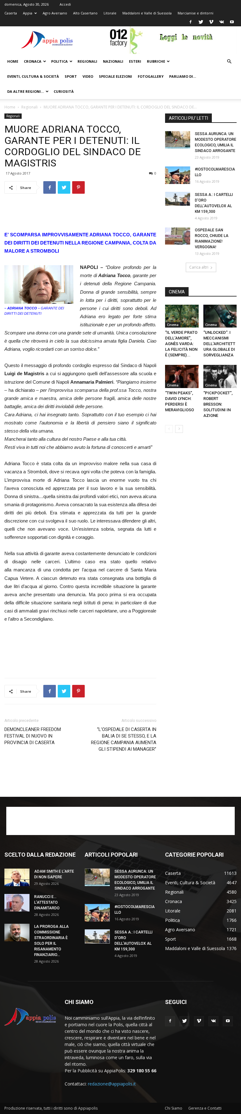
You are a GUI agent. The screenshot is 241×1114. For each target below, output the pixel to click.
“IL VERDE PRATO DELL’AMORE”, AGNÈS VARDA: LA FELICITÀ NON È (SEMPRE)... (181, 343)
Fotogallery (150, 76)
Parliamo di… (182, 76)
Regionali (87, 61)
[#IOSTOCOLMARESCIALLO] (177, 175)
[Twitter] (201, 22)
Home (12, 61)
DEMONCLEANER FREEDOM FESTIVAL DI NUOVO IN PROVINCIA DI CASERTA (32, 736)
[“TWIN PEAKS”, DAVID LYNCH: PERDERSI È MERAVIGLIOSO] (182, 376)
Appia (27, 13)
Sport (71, 76)
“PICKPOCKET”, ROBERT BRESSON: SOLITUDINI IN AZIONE (218, 404)
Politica (59, 61)
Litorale (110, 13)
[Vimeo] (211, 22)
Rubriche (156, 61)
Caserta (10, 13)
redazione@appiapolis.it (112, 1084)
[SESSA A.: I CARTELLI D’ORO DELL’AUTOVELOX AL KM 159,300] (177, 199)
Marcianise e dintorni (195, 13)
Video (88, 76)
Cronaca (32, 61)
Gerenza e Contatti (205, 1108)
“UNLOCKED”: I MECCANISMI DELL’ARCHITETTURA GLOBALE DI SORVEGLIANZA (219, 343)
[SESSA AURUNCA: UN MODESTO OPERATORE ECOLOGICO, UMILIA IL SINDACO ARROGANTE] (177, 140)
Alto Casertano (85, 13)
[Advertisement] (80, 214)
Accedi (65, 4)
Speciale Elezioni (115, 76)
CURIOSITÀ (64, 91)
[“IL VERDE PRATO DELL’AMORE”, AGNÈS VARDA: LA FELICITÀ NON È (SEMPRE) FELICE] (182, 316)
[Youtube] (232, 22)
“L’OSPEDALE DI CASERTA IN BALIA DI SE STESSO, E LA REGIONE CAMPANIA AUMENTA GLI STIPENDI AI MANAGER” (123, 739)
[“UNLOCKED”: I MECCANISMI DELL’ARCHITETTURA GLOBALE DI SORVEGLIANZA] (220, 316)
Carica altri (198, 267)
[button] (229, 62)
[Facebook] (190, 22)
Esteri (135, 61)
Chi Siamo (173, 1108)
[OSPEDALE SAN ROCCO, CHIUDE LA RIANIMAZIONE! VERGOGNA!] (177, 236)
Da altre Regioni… (25, 91)
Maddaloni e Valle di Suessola (147, 13)
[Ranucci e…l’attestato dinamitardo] (16, 903)
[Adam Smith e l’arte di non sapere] (16, 877)
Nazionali (113, 61)
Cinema (173, 325)
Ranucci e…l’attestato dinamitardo (47, 902)
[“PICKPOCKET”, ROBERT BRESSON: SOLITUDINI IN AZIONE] (220, 376)
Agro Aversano (55, 13)
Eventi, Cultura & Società (33, 76)
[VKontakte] (221, 22)
